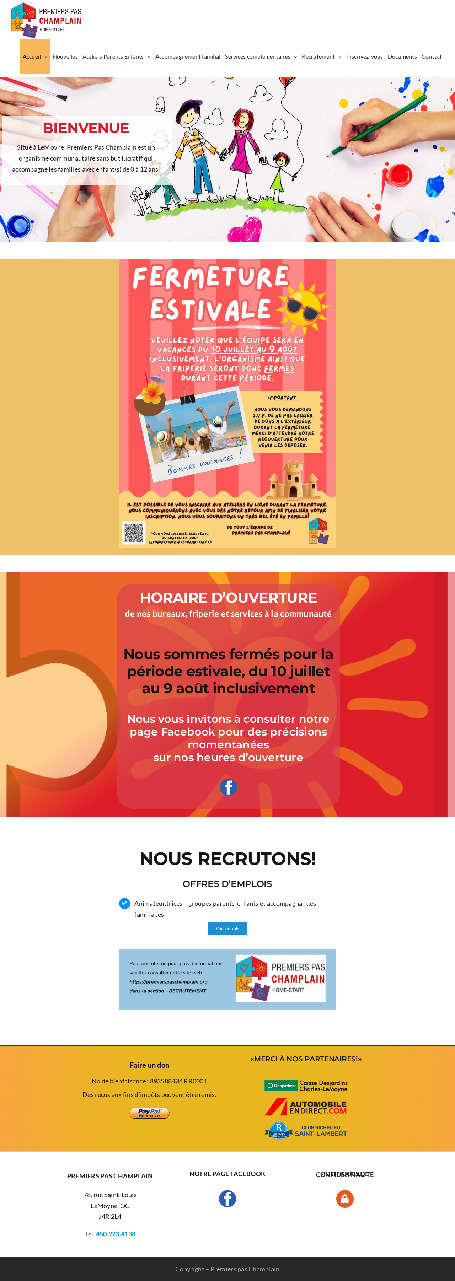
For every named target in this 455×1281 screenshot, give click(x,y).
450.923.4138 (115, 1234)
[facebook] (228, 781)
